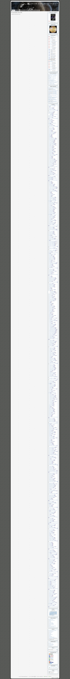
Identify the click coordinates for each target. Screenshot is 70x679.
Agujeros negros (51, 112)
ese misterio (50, 264)
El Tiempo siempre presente (52, 236)
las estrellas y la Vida (51, 382)
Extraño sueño (50, 283)
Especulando (50, 265)
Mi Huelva (50, 415)
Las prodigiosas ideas (51, 386)
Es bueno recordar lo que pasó (52, 262)
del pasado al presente (51, 173)
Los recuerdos (50, 400)
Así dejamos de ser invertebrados (53, 82)
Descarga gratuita (52, 21)
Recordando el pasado (51, 480)
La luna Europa (50, 345)
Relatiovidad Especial (51, 484)
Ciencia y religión (51, 149)
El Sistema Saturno (51, 232)
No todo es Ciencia (51, 438)
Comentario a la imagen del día (52, 154)
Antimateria (50, 124)
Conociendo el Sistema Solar (52, 160)
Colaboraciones (51, 153)
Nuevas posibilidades (51, 450)
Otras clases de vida (51, 459)
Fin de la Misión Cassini (51, 289)
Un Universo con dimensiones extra (53, 523)
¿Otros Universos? (51, 599)
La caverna (51, 52)
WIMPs (50, 535)
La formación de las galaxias (52, 335)
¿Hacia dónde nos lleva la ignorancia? (53, 588)
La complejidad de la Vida (52, 327)
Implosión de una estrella (52, 315)
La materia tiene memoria (52, 350)
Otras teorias (50, 461)
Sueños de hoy (50, 501)
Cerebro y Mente (51, 146)
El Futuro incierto (51, 206)
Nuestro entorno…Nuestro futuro (53, 445)
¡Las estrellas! (50, 555)
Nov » (54, 615)
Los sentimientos (51, 402)
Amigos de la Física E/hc (52, 620)
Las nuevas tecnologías (51, 385)
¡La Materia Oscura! (51, 550)
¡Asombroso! (50, 536)
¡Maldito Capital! (51, 638)
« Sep (52, 615)
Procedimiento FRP (52, 64)
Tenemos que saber (51, 509)
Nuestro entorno (51, 444)
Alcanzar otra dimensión (52, 116)
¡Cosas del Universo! (51, 537)
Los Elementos (50, 394)
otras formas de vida (51, 460)
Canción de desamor (51, 140)
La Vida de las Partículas (52, 372)
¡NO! (49, 564)
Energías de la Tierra (51, 257)
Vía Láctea (50, 531)
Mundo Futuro (50, 426)
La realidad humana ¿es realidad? (53, 363)
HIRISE (50, 635)
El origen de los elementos (52, 220)
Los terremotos (50, 403)
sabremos (50, 491)
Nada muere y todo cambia (52, 427)
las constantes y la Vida (51, 378)
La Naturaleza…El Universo (52, 360)
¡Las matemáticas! (51, 556)
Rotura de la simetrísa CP (52, 488)
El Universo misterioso (51, 243)
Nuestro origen (50, 448)
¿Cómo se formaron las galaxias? (53, 576)
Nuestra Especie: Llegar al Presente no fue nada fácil (52, 91)
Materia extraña (51, 408)
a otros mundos (51, 107)
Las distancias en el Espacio (52, 380)
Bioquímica (50, 137)
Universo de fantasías (51, 527)
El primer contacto (51, 227)
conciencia (50, 156)
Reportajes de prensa (51, 486)
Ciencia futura (50, 147)
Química (50, 477)
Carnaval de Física (20, 10)
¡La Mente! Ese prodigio (51, 551)
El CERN (50, 196)
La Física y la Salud (51, 334)
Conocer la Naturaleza (51, 159)
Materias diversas (51, 410)
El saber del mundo (51, 228)
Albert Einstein (50, 115)
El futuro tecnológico (51, 207)
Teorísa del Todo (51, 513)
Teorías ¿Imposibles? (51, 512)
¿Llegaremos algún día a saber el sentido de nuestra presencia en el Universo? (52, 97)
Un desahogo (50, 518)
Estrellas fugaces (51, 269)
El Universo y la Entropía (52, 244)
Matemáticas (50, 407)
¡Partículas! (50, 566)
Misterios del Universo (51, 420)
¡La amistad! (50, 545)
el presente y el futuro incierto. (52, 226)
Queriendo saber (51, 476)
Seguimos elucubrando (51, 495)
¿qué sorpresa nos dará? (52, 604)
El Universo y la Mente (51, 245)
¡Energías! (50, 542)
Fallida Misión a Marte (51, 284)
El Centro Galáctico (51, 194)
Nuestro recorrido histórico (52, 449)
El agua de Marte (51, 189)
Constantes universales (51, 161)
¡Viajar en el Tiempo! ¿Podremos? (53, 571)
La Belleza (50, 321)
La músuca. (50, 356)
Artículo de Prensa (51, 128)
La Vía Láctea (50, 370)
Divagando (50, 182)
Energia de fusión (51, 256)
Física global (51, 38)
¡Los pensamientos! (51, 557)
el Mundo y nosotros (51, 217)
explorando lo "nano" (51, 280)
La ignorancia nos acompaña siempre (53, 338)
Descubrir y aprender (51, 176)
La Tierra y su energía (51, 367)
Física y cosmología (51, 296)
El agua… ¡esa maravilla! (52, 190)
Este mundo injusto (51, 266)
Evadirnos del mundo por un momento (53, 274)
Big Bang (50, 135)
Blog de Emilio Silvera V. (43, 3)
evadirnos (50, 273)
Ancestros (50, 121)
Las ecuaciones (51, 381)
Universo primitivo (51, 529)
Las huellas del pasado (51, 384)
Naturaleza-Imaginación (51, 432)
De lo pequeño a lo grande (52, 170)
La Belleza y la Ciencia (51, 322)
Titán (49, 514)
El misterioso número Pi (51, 215)
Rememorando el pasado (52, 485)
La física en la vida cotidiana (52, 332)
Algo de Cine (50, 117)
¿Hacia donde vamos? (55, 90)
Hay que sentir (50, 309)
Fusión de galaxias (51, 300)
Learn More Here (51, 95)
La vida (50, 371)
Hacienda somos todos (51, 308)
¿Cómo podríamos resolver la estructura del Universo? (52, 80)
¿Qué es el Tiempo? (51, 601)
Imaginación (50, 313)
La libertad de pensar (51, 344)
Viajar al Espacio (51, 532)
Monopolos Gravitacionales (53, 44)
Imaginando (50, 314)
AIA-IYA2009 (50, 113)
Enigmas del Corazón (51, 258)
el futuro (50, 205)
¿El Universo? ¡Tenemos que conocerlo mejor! (52, 585)
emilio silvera (50, 90)
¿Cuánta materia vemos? (52, 579)
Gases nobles (50, 303)
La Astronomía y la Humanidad (52, 320)
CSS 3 (50, 676)
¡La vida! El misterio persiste (52, 554)
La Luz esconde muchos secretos (53, 346)
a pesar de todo (51, 108)
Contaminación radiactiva (52, 162)
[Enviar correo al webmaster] (42, 676)
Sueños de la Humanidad (52, 502)
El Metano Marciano (51, 213)
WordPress (33, 676)
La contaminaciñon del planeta (52, 329)
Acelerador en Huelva (51, 109)
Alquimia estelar (51, 120)
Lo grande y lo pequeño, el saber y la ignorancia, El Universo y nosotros (52, 99)
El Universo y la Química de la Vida (53, 246)
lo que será (50, 391)
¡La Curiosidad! (50, 547)
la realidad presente (51, 364)
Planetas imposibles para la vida (52, 470)
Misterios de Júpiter (51, 418)
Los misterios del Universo (52, 397)
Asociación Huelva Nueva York (52, 630)
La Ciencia (50, 323)
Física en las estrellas (51, 294)
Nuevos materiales (51, 452)
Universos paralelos (51, 530)
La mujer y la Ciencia (51, 354)
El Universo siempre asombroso (52, 74)
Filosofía (50, 288)
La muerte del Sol (51, 353)
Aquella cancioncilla (51, 125)
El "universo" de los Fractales (52, 188)
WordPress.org (50, 645)
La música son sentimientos (52, 355)
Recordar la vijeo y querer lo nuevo (53, 481)
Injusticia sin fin (50, 316)
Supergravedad (51, 504)
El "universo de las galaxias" (52, 186)
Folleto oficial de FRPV (52, 66)
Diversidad (50, 183)
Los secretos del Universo (52, 401)
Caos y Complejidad (51, 141)
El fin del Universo (51, 203)
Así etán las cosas (51, 129)
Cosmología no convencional (53, 41)
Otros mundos (50, 462)
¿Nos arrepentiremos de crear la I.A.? (53, 81)
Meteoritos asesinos (51, 413)
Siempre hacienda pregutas (52, 496)
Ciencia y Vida (50, 150)
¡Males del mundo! (51, 560)
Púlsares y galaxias (51, 474)
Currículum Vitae (51, 622)
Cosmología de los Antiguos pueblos (53, 166)
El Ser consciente (51, 231)
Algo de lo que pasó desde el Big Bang (53, 118)
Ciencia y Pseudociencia (52, 148)
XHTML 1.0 (46, 676)
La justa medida (51, 343)
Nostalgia (50, 440)
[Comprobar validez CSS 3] (49, 676)
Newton (50, 435)
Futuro (49, 301)
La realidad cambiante (51, 362)
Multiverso (50, 425)
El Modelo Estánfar (51, 216)
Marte (49, 406)
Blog (13, 10)
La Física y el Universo (51, 333)
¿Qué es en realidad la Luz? (52, 602)
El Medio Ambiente (51, 211)
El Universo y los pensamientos (52, 248)
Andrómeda (50, 122)
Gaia (49, 302)
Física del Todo (52, 46)
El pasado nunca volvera (52, 222)
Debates (50, 171)
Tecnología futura (51, 508)
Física (49, 290)
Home (31, 10)
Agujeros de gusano (51, 111)
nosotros (50, 439)
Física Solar (50, 295)
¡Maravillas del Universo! (52, 561)
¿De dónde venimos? (51, 580)
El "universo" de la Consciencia (52, 187)
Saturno (50, 492)
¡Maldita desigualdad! (51, 559)
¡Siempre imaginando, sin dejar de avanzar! (53, 88)
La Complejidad (50, 326)
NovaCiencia (50, 636)
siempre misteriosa (51, 497)
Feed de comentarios (51, 644)
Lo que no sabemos (51, 390)
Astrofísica (50, 131)
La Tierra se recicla (51, 366)
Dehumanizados (51, 172)
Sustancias (50, 506)
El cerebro (50, 195)
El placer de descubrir (51, 223)
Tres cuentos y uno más (53, 55)
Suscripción (37, 10)
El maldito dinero (51, 210)
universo (50, 526)
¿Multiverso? (50, 595)
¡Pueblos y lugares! (51, 567)
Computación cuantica (51, 155)
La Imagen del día (51, 340)
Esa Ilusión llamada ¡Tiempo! (52, 263)
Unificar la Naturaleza (51, 525)
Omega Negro (50, 456)
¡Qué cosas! (50, 568)
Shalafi (41, 676)
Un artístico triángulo (52, 57)
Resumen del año (51, 487)
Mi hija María (50, 414)
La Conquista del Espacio (52, 328)
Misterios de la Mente (51, 419)
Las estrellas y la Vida (51, 83)
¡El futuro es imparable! (51, 538)
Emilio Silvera (50, 91)
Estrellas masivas (51, 270)
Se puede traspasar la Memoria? (52, 493)
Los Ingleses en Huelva (51, 396)
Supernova (50, 505)
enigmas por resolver (51, 259)
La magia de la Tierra (51, 347)
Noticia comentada (51, 441)
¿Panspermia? (50, 600)
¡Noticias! (50, 565)
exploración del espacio (51, 279)
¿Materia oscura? (51, 592)
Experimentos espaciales (52, 277)
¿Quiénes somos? (51, 605)
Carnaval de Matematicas (52, 143)
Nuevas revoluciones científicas (52, 451)
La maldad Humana (51, 349)
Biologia (50, 136)
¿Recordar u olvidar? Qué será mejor (53, 606)
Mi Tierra (50, 416)
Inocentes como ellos (52, 49)
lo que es (50, 389)
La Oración (50, 361)
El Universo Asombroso (51, 79)
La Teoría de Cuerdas (51, 365)
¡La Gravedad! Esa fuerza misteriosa (53, 548)
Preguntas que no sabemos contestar (53, 471)
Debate (27, 10)
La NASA (50, 357)
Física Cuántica (52, 291)
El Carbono (50, 193)
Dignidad (50, 181)
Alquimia (50, 119)
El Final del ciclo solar (51, 204)
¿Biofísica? (50, 575)
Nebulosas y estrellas (51, 434)
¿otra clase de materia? (51, 598)
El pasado (50, 221)
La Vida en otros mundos (52, 374)
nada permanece (51, 428)
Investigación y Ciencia (51, 319)
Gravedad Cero (51, 634)
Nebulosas (50, 433)
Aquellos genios (51, 127)
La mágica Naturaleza (51, 348)
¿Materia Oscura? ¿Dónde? (52, 593)
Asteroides (50, 130)
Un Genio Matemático (51, 519)
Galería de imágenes (51, 623)
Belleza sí (50, 134)
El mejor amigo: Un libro (51, 212)
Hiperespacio (50, 310)
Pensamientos (50, 466)
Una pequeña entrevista (51, 524)
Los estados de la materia (52, 395)
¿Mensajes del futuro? (51, 594)
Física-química (50, 297)
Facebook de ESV (51, 619)
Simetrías (50, 498)
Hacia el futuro (50, 307)
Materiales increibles (51, 409)
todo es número (51, 515)
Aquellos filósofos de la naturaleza (53, 126)
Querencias (50, 475)
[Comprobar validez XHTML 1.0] (44, 676)
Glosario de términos (51, 624)
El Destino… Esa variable (52, 199)
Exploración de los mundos (52, 278)
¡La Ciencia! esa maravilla (52, 546)
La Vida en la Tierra (51, 373)
